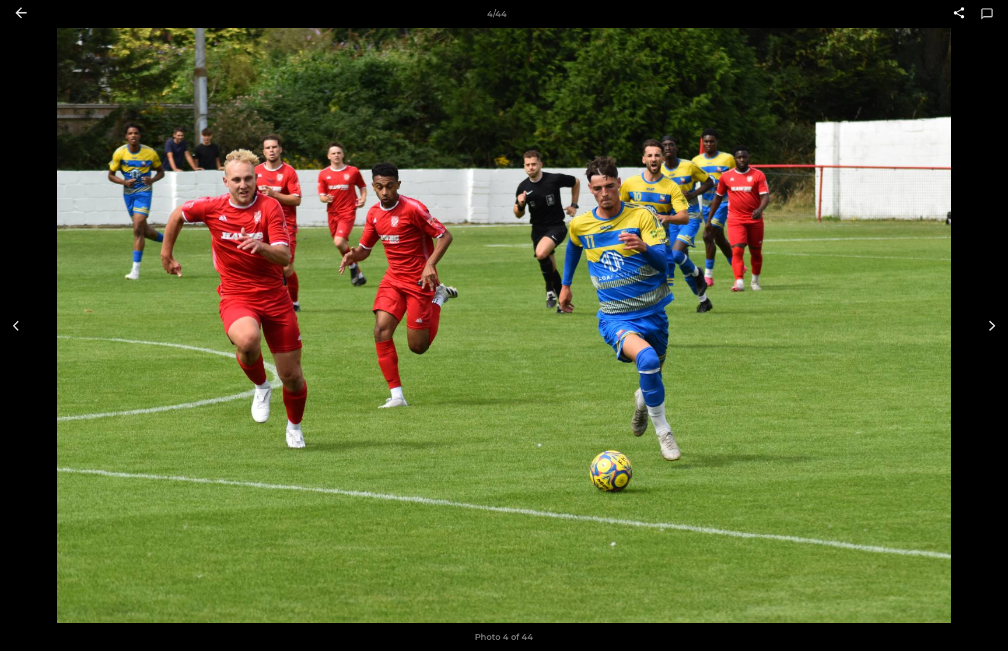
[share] (959, 14)
